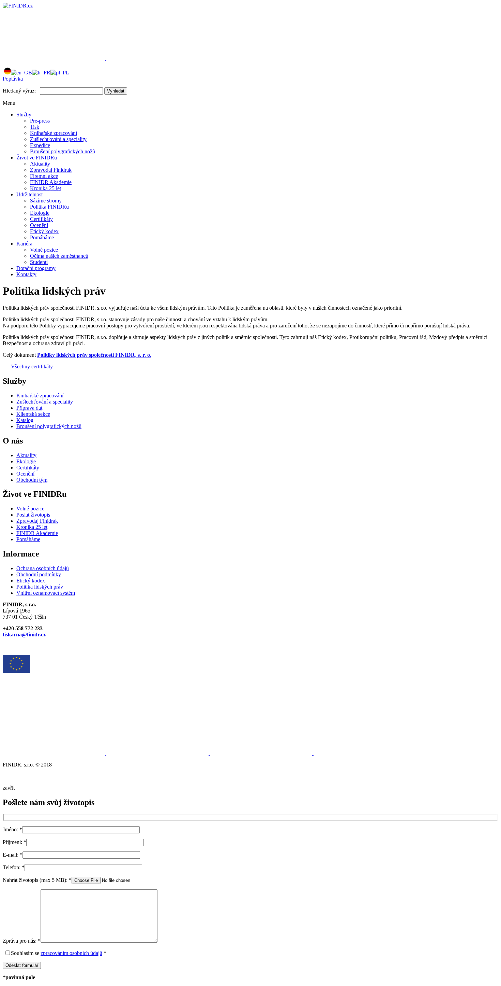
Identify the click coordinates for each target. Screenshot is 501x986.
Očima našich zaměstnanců (59, 256)
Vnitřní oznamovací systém (45, 593)
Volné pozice (44, 250)
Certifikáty (41, 219)
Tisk (34, 127)
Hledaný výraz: (19, 91)
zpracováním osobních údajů (71, 953)
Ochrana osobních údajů (42, 568)
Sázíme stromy (46, 200)
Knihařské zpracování (53, 133)
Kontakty (26, 274)
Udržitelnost (29, 194)
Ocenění (39, 225)
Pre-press (40, 121)
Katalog (24, 420)
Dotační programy (36, 268)
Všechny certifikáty (32, 366)
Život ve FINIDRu (36, 157)
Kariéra (24, 243)
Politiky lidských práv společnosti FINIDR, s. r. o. (94, 355)
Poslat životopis (33, 515)
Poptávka (13, 79)
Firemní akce (44, 176)
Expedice (40, 145)
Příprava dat (29, 408)
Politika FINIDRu (49, 207)
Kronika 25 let (45, 188)
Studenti (39, 262)
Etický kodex (44, 231)
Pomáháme (42, 237)
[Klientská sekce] (54, 58)
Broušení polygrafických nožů (62, 151)
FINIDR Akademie (51, 182)
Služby (23, 114)
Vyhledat (115, 91)
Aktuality (40, 164)
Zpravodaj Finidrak (51, 170)
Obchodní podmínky (38, 574)
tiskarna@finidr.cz (24, 634)
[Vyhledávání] (157, 58)
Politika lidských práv (39, 587)
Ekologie (39, 213)
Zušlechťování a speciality (58, 139)
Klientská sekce (33, 414)
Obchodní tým (31, 480)
